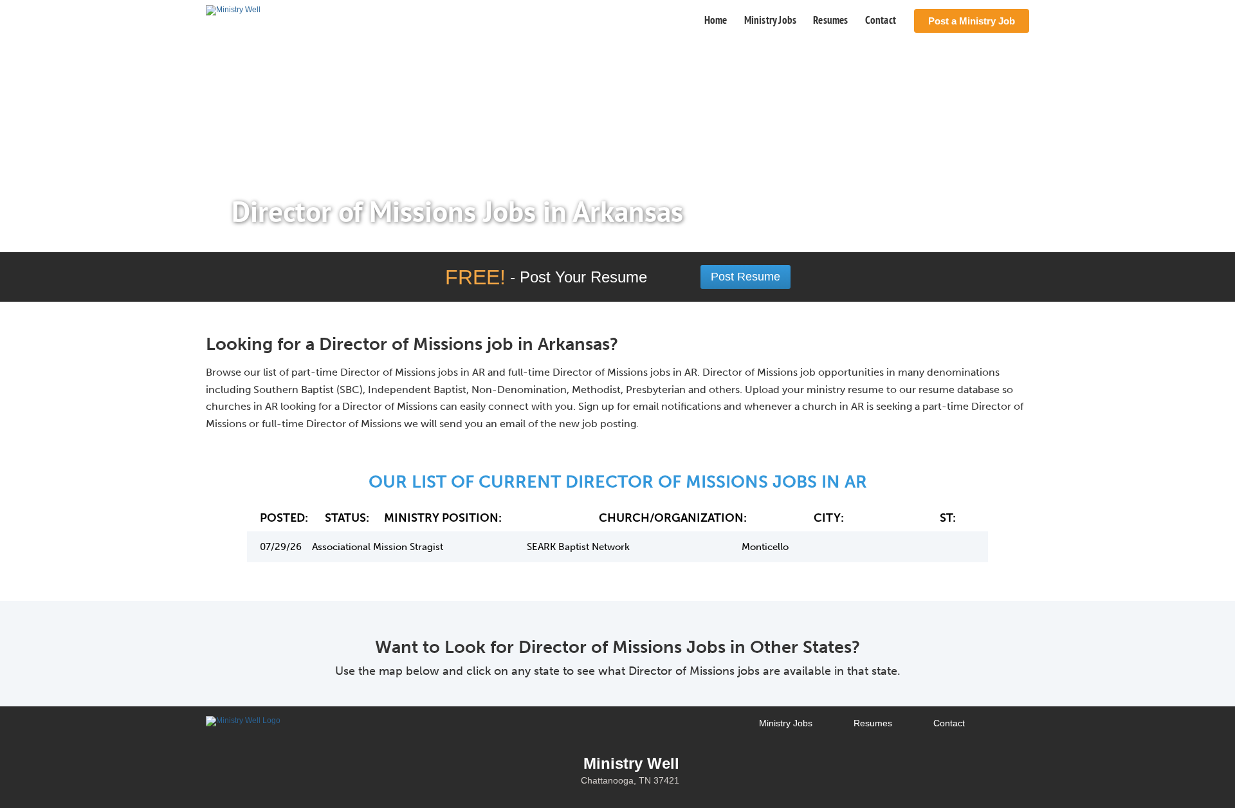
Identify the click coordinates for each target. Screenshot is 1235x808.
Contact (880, 20)
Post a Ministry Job (971, 20)
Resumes (830, 20)
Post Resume (745, 276)
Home (715, 20)
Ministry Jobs (770, 20)
